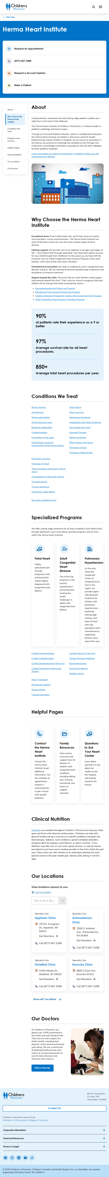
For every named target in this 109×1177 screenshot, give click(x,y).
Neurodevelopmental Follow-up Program (55, 288)
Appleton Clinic (45, 918)
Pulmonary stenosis (41, 458)
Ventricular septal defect (43, 491)
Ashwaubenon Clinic (82, 920)
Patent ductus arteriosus (81, 442)
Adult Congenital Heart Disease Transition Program (60, 299)
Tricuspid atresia (39, 481)
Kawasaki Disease (77, 432)
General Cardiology (78, 668)
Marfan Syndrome (77, 437)
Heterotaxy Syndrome (79, 417)
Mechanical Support (41, 684)
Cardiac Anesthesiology (43, 653)
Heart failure (75, 407)
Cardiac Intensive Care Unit (82, 653)
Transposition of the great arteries (48, 476)
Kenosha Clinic (82, 965)
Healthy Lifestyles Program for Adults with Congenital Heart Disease (68, 295)
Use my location (43, 892)
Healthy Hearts (76, 673)
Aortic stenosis (39, 407)
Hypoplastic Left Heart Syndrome (85, 422)
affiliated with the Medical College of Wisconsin (25, 1120)
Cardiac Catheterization (43, 658)
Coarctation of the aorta (43, 437)
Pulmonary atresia (78, 447)
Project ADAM (38, 689)
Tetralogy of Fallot (40, 463)
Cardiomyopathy (39, 432)
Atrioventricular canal (42, 422)
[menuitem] (15, 110)
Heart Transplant (40, 679)
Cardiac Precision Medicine (82, 658)
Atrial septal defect (41, 417)
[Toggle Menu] (100, 7)
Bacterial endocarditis (42, 427)
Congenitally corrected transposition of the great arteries (48, 444)
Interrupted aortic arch (80, 427)
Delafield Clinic (45, 965)
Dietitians (36, 830)
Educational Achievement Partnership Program (57, 292)
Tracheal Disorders (41, 694)
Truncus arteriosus (40, 486)
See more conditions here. (44, 500)
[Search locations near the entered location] (62, 901)
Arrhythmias (37, 412)
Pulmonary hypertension (81, 452)
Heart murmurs (76, 412)
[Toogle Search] (93, 7)
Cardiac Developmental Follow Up (48, 663)
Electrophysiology (77, 663)
